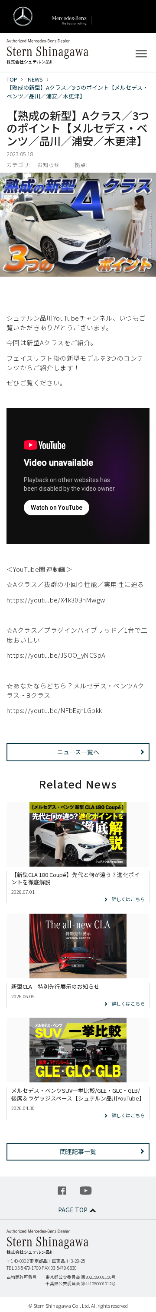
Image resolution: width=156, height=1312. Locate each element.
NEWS (35, 79)
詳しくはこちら (128, 899)
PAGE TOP (73, 1209)
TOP (11, 79)
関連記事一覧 (78, 1151)
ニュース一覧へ (78, 751)
